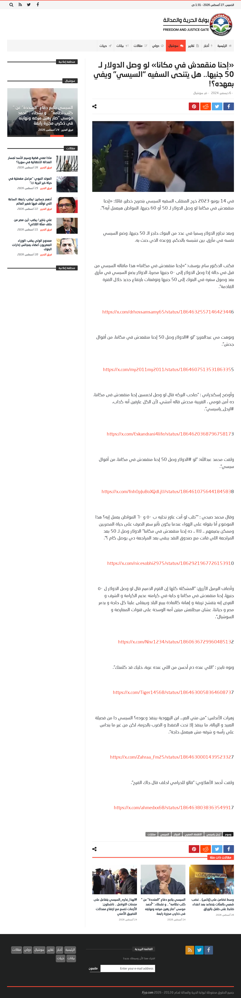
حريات (60, 958)
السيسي (164, 834)
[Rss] (20, 4)
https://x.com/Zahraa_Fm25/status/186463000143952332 (170, 757)
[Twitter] (28, 4)
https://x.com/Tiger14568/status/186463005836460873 (172, 692)
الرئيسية (70, 949)
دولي (27, 949)
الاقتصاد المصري (193, 834)
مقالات (16, 949)
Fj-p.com (147, 992)
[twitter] (217, 106)
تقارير (51, 949)
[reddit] (205, 106)
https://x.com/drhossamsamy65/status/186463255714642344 (166, 311)
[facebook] (228, 106)
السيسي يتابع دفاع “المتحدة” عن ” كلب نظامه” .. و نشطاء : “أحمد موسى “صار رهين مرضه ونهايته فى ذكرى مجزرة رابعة (43, 115)
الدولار (177, 834)
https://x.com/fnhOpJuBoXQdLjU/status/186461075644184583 (166, 491)
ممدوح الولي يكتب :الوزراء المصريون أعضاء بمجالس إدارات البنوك (32, 245)
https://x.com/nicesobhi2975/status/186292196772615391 (169, 563)
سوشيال (198, 93)
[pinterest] (194, 106)
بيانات (71, 958)
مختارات (152, 834)
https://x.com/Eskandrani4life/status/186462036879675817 (169, 433)
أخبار (59, 949)
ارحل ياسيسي (213, 834)
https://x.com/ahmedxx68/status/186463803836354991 (172, 807)
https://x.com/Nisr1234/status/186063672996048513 (174, 641)
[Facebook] (37, 4)
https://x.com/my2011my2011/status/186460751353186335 (167, 369)
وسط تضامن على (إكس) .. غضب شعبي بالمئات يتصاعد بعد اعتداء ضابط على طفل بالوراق (213, 904)
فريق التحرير (67, 129)
